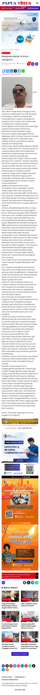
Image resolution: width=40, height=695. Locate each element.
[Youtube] (26, 665)
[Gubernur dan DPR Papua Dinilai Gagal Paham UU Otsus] (29, 616)
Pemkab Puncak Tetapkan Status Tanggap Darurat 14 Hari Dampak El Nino (9, 646)
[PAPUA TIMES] (17, 3)
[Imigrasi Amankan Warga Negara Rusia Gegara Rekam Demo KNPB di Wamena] (10, 596)
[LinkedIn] (11, 71)
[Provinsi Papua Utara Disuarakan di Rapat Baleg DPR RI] (10, 616)
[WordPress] (14, 665)
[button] (37, 3)
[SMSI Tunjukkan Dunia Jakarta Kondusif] (29, 596)
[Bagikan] (36, 64)
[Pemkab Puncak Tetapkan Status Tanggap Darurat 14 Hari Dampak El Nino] (10, 636)
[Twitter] (28, 582)
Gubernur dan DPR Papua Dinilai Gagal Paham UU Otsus (28, 626)
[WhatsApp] (23, 71)
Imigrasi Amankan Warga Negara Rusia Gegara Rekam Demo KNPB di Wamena (10, 606)
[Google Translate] (4, 71)
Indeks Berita (20, 677)
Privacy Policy (7, 677)
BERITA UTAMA (6, 53)
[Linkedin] (22, 665)
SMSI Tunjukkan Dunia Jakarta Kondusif (29, 605)
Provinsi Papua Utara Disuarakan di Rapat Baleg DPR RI (10, 626)
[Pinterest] (11, 665)
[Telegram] (19, 71)
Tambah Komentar (20, 654)
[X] (15, 71)
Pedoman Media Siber (10, 680)
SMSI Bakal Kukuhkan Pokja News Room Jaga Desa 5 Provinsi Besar (29, 646)
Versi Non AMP (20, 690)
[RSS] (7, 669)
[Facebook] (7, 71)
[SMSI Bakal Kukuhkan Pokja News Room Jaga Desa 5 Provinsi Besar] (29, 636)
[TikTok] (33, 665)
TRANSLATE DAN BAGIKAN (11, 74)
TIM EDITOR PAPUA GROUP (8, 63)
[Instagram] (18, 665)
